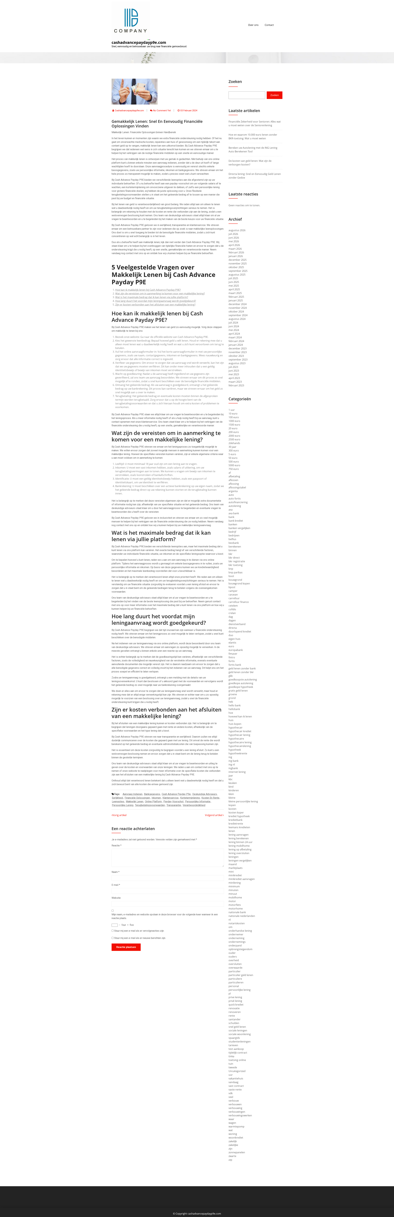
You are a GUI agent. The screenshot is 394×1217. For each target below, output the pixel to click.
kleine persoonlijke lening (243, 801)
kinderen (234, 790)
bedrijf (232, 531)
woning (233, 1134)
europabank (236, 650)
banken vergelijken (239, 528)
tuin (231, 1063)
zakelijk (233, 1141)
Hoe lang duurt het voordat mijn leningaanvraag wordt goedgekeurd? (155, 301)
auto (231, 495)
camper (233, 591)
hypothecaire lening (240, 742)
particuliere (235, 978)
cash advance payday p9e (176, 794)
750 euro (234, 469)
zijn (230, 1148)
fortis (232, 661)
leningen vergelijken (240, 860)
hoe (231, 712)
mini (231, 871)
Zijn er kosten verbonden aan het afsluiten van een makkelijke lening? (155, 304)
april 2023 (234, 378)
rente (232, 1015)
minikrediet (235, 875)
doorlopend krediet (240, 631)
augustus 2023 (237, 363)
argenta (233, 491)
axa (231, 509)
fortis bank (235, 664)
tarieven (233, 1045)
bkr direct (234, 557)
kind (231, 786)
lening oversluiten (239, 853)
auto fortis (235, 498)
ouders (233, 956)
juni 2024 (234, 326)
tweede (233, 1067)
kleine (232, 797)
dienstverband (237, 624)
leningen (234, 857)
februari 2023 (236, 385)
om (230, 927)
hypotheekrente (238, 753)
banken (233, 524)
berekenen (235, 546)
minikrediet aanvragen (242, 879)
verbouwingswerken (240, 1115)
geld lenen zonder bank (242, 668)
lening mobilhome (239, 845)
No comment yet (162, 110)
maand (233, 864)
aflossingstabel (237, 487)
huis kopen (235, 724)
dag (231, 616)
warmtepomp (236, 1126)
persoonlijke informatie (197, 801)
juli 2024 (233, 322)
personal (234, 986)
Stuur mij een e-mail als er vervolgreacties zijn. (139, 930)
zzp (230, 1159)
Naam (115, 872)
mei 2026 (234, 241)
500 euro (234, 461)
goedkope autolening (241, 683)
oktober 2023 (236, 356)
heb (231, 701)
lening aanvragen (239, 834)
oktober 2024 (236, 311)
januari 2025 (236, 300)
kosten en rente (210, 797)
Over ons (253, 25)
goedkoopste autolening (243, 679)
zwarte (232, 1156)
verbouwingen (237, 1111)
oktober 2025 (236, 267)
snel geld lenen (237, 1026)
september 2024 (238, 315)
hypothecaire (236, 738)
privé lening (235, 1001)
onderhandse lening (240, 930)
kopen (232, 805)
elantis (232, 642)
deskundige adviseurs (204, 794)
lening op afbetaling (240, 849)
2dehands (234, 443)
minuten (233, 890)
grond (232, 698)
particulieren (236, 982)
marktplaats (236, 868)
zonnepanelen (237, 1152)
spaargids (234, 1038)
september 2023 (238, 359)
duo (231, 635)
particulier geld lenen (241, 975)
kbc (231, 779)
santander (235, 1019)
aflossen (233, 480)
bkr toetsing (236, 565)
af (230, 472)
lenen (232, 831)
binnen (233, 550)
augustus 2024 (237, 319)
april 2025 (234, 289)
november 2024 (238, 308)
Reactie (116, 845)
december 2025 (238, 260)
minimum (234, 886)
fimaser (233, 653)
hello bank (235, 705)
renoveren (235, 1012)
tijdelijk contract (238, 1052)
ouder (232, 953)
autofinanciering (238, 502)
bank (231, 517)
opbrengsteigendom (240, 949)
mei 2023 (234, 374)
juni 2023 (234, 370)
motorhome (236, 908)
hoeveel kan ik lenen (240, 716)
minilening (235, 882)
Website (116, 897)
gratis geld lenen (238, 690)
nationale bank (237, 912)
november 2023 (238, 352)
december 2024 (238, 304)
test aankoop (236, 1049)
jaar (231, 775)
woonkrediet (236, 1137)
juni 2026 (234, 237)
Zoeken (235, 81)
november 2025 (238, 263)
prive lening (235, 997)
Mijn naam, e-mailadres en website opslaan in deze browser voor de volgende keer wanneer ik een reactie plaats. (165, 916)
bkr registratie (237, 561)
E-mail (116, 884)
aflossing (234, 483)
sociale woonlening (240, 1034)
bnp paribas (236, 572)
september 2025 (238, 271)
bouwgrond (235, 579)
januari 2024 (236, 344)
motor (232, 901)
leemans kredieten (239, 827)
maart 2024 (235, 337)
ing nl (232, 764)
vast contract (236, 1086)
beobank (234, 543)
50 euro (233, 458)
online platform (153, 801)
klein (231, 794)
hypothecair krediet (240, 731)
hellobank (234, 709)
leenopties (118, 801)
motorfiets (235, 905)
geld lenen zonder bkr (241, 672)
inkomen (156, 797)
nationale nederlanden (242, 916)
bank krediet (236, 520)
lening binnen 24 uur (241, 842)
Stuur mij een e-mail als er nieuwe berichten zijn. (140, 938)
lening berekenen (239, 838)
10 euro (233, 413)
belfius (232, 539)
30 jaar (232, 447)
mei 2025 (234, 285)
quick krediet (236, 1004)
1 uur (232, 410)
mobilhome (235, 897)
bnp (231, 568)
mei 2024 (234, 330)
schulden (234, 1023)
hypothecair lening (239, 735)
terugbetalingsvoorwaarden (150, 805)
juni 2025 (234, 282)
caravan (233, 594)
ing (230, 757)
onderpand (235, 945)
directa (233, 628)
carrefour (234, 598)
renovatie (234, 1008)
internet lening (237, 772)
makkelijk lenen (134, 801)
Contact (269, 25)
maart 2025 (235, 293)
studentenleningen (240, 1041)
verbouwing (235, 1108)
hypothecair (236, 727)
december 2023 (238, 348)
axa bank (234, 513)
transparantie (174, 805)
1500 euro (234, 424)
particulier (235, 971)
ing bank (233, 760)
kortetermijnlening (190, 797)
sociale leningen (238, 1030)
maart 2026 (235, 248)
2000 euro (234, 435)
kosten (232, 809)
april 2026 (234, 245)
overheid (234, 960)
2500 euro (234, 439)
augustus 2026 (237, 230)
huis (231, 720)
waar (231, 1119)
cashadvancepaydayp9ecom (129, 110)
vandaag (233, 1082)
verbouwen (235, 1104)
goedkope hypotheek (241, 687)
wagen (232, 1122)
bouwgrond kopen (239, 583)
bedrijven (234, 535)
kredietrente (236, 823)
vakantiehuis (236, 1078)
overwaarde (235, 967)
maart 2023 (235, 381)
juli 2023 (233, 367)
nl (230, 919)
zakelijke (233, 1145)
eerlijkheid (117, 797)
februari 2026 (236, 252)
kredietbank (235, 820)
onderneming (236, 938)
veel (231, 1097)
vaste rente (235, 1089)
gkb (231, 676)
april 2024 (234, 333)
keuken (233, 783)
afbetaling (234, 476)
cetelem (233, 605)
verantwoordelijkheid (194, 805)
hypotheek (235, 749)
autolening (235, 506)
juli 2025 (233, 278)
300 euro (234, 450)
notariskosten (237, 923)
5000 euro (234, 465)
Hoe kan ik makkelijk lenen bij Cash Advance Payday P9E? (148, 290)
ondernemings (237, 941)
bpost (232, 587)
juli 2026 (233, 234)
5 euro (232, 454)
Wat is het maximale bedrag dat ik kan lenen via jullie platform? (151, 297)
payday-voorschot (173, 801)
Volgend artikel (214, 815)
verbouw (234, 1100)
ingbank (233, 768)
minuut (233, 893)
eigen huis (234, 639)
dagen (232, 620)
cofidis (232, 609)
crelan (232, 613)
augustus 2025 (237, 274)
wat (231, 1130)
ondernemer (236, 934)
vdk (231, 1093)
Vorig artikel (120, 815)
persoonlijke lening (122, 805)
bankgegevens (152, 794)
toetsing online (237, 1060)
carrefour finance (239, 602)
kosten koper (236, 812)
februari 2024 (236, 341)
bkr (230, 554)
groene (233, 694)
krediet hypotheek (239, 816)
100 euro (234, 417)
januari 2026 (236, 256)
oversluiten (235, 964)
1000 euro (234, 421)
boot (231, 576)
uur (231, 1074)
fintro (232, 657)
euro (231, 646)
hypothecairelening (240, 746)
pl (230, 993)
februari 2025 (236, 296)
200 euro (234, 432)
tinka (231, 1056)
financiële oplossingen (137, 797)
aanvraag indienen (132, 794)
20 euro (233, 428)
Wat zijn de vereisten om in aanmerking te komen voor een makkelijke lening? (160, 293)
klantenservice (171, 797)
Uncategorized (237, 1071)
